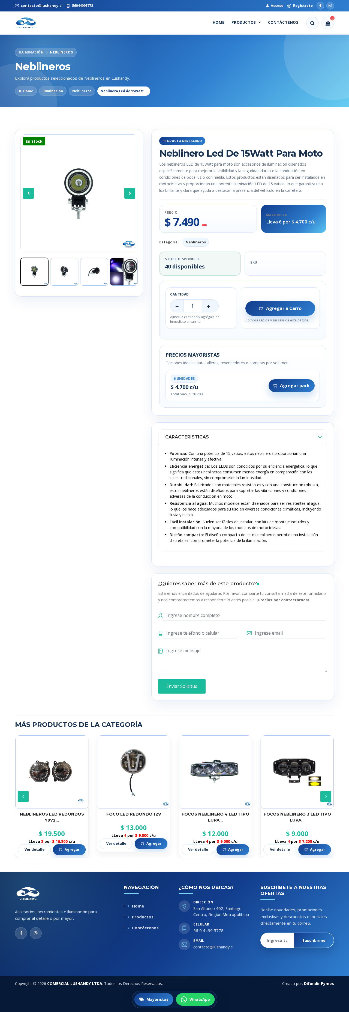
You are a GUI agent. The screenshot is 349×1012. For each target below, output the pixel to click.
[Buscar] (312, 23)
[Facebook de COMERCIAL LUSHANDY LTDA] (21, 933)
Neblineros (82, 91)
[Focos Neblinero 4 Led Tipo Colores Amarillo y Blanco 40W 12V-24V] (297, 771)
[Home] (31, 23)
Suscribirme (314, 940)
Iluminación (53, 91)
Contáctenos (283, 22)
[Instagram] (330, 6)
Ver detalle (34, 843)
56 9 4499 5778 (208, 930)
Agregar (72, 843)
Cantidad (179, 294)
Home (218, 22)
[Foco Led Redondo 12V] (51, 771)
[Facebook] (320, 6)
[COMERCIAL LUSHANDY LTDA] (34, 893)
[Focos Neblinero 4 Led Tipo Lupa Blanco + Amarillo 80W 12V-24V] (133, 771)
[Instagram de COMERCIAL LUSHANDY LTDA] (36, 933)
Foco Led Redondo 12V (52, 814)
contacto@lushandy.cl (213, 947)
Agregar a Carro (284, 308)
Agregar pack (295, 386)
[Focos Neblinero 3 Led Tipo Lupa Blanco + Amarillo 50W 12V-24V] (215, 771)
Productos (243, 22)
